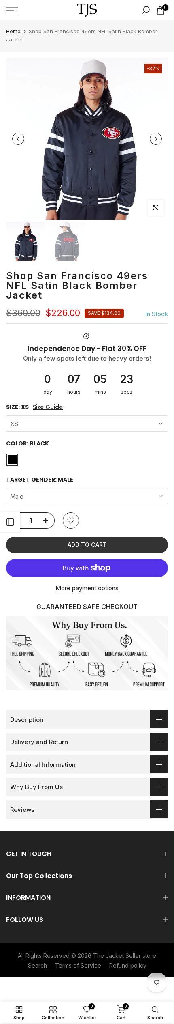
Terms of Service (78, 965)
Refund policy (127, 965)
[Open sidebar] (10, 522)
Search (37, 965)
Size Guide (48, 407)
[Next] (156, 139)
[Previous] (18, 139)
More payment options (87, 588)
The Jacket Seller (117, 955)
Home (13, 31)
